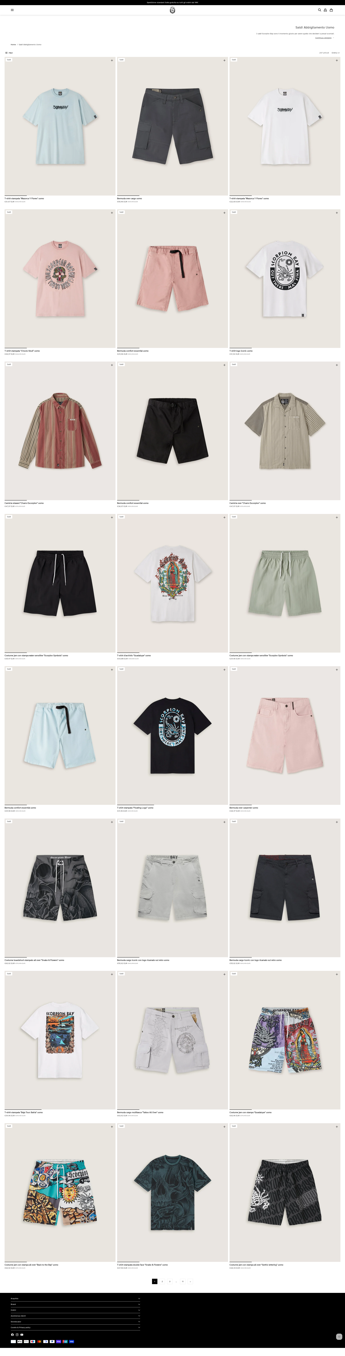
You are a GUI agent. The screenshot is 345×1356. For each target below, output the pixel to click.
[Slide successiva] (111, 126)
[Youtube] (21, 1334)
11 (183, 1281)
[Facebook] (12, 1334)
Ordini (13, 1310)
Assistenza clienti (18, 1316)
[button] (336, 53)
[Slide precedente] (9, 126)
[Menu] (12, 9)
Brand (13, 1304)
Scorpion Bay (23, 1352)
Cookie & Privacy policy (20, 1327)
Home (13, 44)
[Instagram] (17, 1334)
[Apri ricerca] (320, 10)
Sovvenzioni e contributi (40, 1352)
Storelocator (16, 1322)
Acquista (14, 1298)
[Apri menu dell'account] (325, 10)
